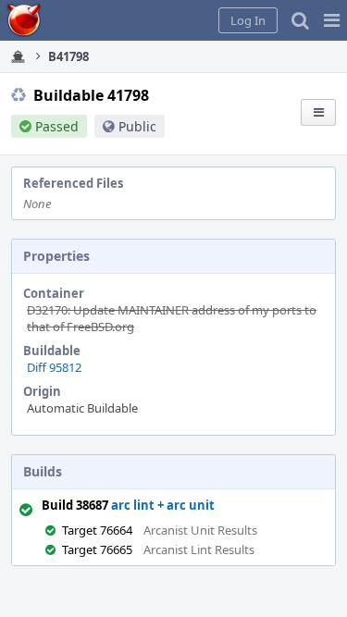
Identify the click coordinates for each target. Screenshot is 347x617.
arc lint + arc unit (163, 505)
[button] (331, 20)
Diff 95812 (54, 367)
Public (137, 126)
